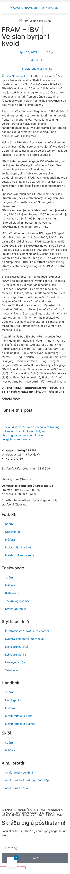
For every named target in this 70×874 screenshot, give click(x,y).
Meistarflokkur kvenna (19, 555)
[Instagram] (24, 800)
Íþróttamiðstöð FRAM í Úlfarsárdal (27, 631)
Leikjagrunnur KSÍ (16, 654)
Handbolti (37, 60)
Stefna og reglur (15, 609)
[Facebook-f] (6, 800)
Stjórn (9, 524)
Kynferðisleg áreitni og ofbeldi (24, 639)
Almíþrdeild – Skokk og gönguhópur (28, 780)
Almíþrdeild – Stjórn (17, 788)
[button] (35, 1)
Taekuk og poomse (17, 601)
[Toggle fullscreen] (16, 867)
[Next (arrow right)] (9, 872)
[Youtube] (15, 800)
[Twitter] (34, 800)
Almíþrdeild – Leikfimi (19, 772)
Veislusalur (12, 670)
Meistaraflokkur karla (18, 547)
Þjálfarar (10, 539)
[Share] (9, 867)
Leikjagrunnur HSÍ (16, 646)
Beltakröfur (12, 593)
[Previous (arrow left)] (3, 872)
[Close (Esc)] (3, 867)
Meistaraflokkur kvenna (37, 68)
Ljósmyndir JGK (15, 662)
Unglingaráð (13, 531)
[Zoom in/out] (23, 867)
